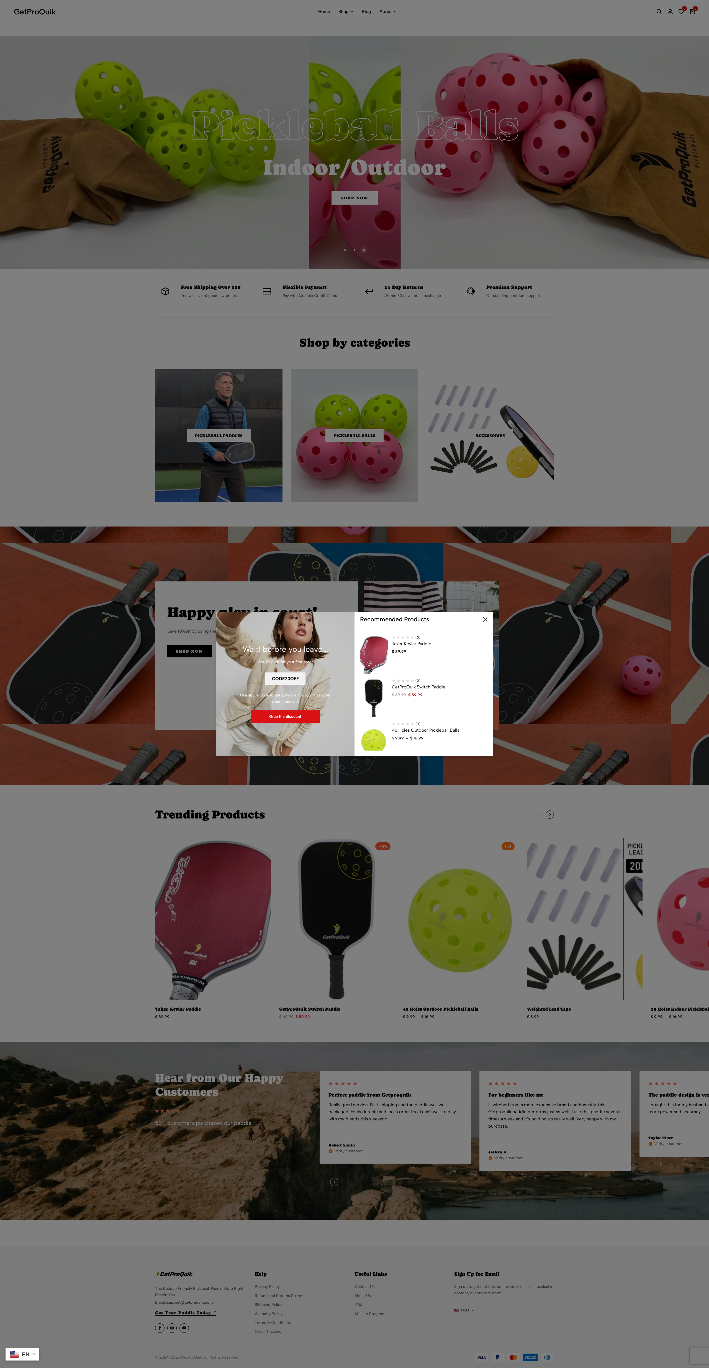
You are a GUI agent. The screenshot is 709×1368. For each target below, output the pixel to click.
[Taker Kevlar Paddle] (374, 655)
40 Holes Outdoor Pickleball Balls (425, 730)
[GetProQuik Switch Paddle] (374, 698)
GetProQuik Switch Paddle (418, 687)
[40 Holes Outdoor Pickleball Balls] (374, 741)
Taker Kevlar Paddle (411, 644)
